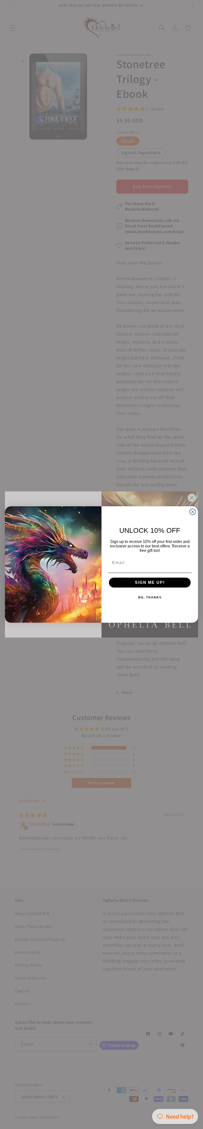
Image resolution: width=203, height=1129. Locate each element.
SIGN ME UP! (150, 582)
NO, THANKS (150, 597)
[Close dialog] (193, 512)
